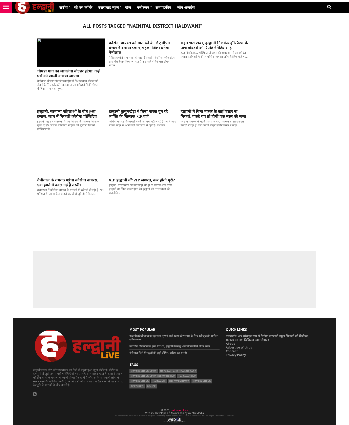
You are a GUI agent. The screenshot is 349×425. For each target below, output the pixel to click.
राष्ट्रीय (63, 7)
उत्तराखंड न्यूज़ (108, 7)
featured (137, 386)
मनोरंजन (143, 7)
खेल (128, 7)
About (230, 343)
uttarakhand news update (178, 371)
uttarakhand (140, 381)
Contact (232, 351)
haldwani (159, 381)
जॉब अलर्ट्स (186, 7)
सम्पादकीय (163, 7)
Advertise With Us (239, 347)
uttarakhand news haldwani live (153, 376)
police (151, 386)
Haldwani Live (179, 410)
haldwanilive (187, 376)
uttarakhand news (143, 371)
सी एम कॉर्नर (83, 7)
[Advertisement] (174, 279)
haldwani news (179, 381)
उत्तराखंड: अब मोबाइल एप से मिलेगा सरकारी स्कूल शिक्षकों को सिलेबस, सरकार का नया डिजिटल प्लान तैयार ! (267, 338)
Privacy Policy (236, 355)
